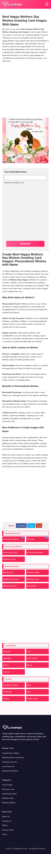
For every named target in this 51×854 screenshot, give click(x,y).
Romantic (7, 651)
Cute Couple (7, 785)
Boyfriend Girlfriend (10, 771)
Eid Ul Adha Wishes (11, 539)
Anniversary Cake (10, 552)
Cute (29, 651)
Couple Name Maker (10, 753)
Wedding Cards (9, 559)
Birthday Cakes (33, 572)
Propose (6, 672)
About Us (6, 816)
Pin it (39, 526)
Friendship (7, 692)
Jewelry (6, 699)
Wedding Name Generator (13, 757)
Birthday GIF (8, 572)
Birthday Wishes (8, 803)
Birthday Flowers (10, 586)
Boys (29, 685)
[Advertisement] (25, 89)
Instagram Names (9, 762)
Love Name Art (8, 766)
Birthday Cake (8, 798)
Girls (29, 692)
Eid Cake (30, 539)
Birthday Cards (33, 579)
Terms (4, 834)
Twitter (31, 526)
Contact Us (6, 821)
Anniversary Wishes (35, 552)
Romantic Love (8, 789)
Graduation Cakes (10, 685)
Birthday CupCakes (11, 579)
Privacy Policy (7, 830)
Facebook (21, 526)
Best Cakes (31, 586)
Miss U (5, 665)
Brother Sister (32, 699)
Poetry (29, 665)
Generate (25, 243)
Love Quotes (32, 658)
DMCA (4, 825)
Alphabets (7, 658)
